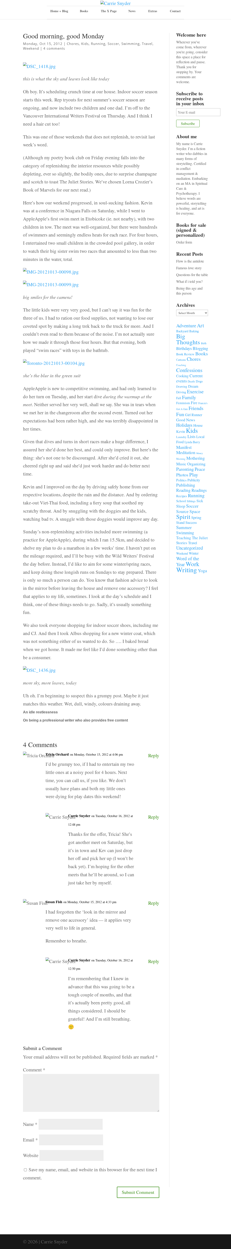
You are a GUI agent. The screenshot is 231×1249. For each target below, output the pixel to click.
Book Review (185, 354)
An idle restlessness (40, 712)
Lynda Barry (192, 442)
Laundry (181, 437)
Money (199, 453)
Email (30, 1140)
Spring (196, 517)
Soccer (113, 43)
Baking (194, 331)
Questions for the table (192, 274)
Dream (193, 386)
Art (200, 325)
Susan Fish (54, 901)
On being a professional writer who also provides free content (75, 720)
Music (181, 463)
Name (30, 1124)
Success (191, 522)
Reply (153, 755)
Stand (180, 522)
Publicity (193, 480)
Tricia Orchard (57, 754)
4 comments (54, 48)
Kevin (180, 431)
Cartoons (181, 359)
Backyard (182, 331)
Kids (85, 43)
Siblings (191, 501)
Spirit (183, 516)
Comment (34, 1069)
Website (30, 1155)
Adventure (186, 325)
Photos (182, 475)
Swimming (130, 43)
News (131, 11)
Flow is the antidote (190, 261)
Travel (147, 43)
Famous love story (189, 267)
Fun (180, 414)
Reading (183, 490)
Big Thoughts (188, 339)
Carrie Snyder (79, 815)
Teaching (183, 537)
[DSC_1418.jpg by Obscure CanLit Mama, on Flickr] (39, 71)
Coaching (181, 365)
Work (192, 564)
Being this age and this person (189, 290)
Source (182, 511)
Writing (186, 569)
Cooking (182, 375)
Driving (181, 392)
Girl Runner (193, 414)
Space (194, 511)
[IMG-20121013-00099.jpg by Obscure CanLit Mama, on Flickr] (51, 289)
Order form (184, 242)
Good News (185, 419)
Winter (194, 553)
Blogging (200, 348)
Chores (73, 43)
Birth (203, 343)
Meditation (185, 452)
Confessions (189, 370)
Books (201, 353)
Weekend (31, 48)
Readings (199, 490)
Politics (181, 480)
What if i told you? (189, 281)
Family (189, 397)
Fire (194, 402)
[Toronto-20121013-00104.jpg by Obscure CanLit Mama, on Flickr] (54, 367)
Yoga (202, 570)
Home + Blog (59, 11)
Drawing (181, 386)
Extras (152, 11)
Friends (196, 408)
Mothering (195, 458)
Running (98, 43)
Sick (199, 500)
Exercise (195, 391)
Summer (184, 527)
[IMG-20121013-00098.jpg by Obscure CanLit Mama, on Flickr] (51, 276)
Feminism (183, 403)
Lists (191, 436)
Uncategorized (189, 548)
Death (191, 381)
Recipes (181, 496)
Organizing (196, 463)
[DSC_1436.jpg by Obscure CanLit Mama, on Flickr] (39, 674)
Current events (189, 378)
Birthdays (184, 348)
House (198, 425)
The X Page (109, 11)
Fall (178, 398)
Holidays (184, 425)
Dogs (199, 381)
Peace (200, 469)
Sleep (180, 506)
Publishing (185, 485)
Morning (180, 458)
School (181, 501)
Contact (175, 11)
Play (193, 474)
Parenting (185, 469)
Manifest (184, 447)
